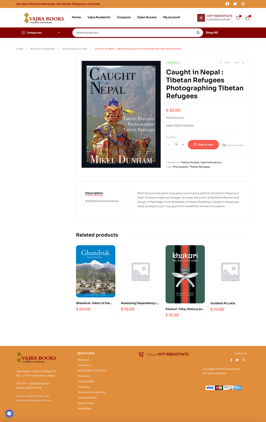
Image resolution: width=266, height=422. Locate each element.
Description (94, 193)
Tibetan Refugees (199, 166)
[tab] (102, 193)
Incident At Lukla (222, 303)
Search (198, 32)
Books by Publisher (42, 48)
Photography (180, 166)
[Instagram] (243, 4)
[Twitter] (235, 4)
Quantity (171, 137)
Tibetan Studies (189, 162)
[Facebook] (227, 4)
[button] (154, 68)
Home (19, 48)
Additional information (102, 201)
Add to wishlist (235, 145)
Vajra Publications (74, 48)
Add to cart (205, 144)
